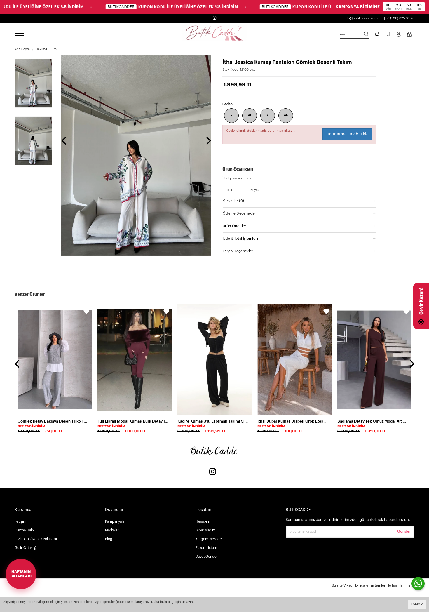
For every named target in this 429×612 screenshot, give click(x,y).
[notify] (377, 34)
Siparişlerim (205, 530)
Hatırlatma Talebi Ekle (347, 134)
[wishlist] (86, 312)
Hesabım (203, 521)
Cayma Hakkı (25, 530)
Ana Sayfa (22, 49)
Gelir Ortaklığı (26, 548)
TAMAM (417, 604)
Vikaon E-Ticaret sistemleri (364, 585)
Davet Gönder (207, 556)
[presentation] (64, 141)
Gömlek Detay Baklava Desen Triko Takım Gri (53, 421)
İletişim (20, 521)
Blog (108, 539)
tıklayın (187, 602)
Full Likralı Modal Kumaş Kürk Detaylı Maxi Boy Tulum (132, 421)
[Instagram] (212, 472)
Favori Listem (206, 548)
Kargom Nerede (209, 539)
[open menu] (20, 35)
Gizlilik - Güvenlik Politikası (36, 539)
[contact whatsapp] (418, 583)
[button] (299, 200)
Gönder (404, 531)
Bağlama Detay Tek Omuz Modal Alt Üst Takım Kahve (372, 421)
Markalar (112, 530)
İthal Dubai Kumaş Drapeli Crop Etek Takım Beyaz (292, 421)
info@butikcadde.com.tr (362, 18)
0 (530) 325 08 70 (400, 18)
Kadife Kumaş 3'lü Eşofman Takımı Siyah (212, 421)
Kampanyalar (115, 521)
